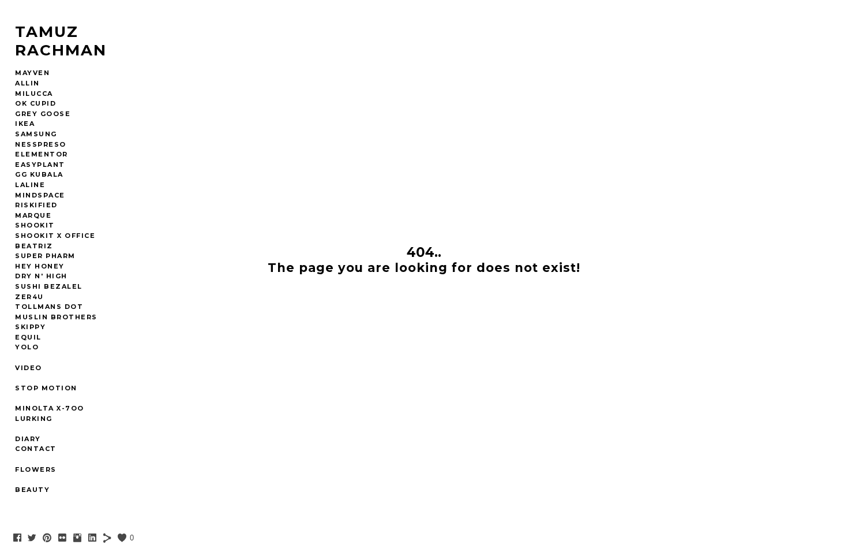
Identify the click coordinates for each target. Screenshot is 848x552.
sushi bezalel (48, 286)
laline (30, 185)
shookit (35, 225)
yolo (27, 347)
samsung (36, 134)
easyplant (40, 165)
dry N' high (41, 276)
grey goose (42, 114)
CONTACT (36, 449)
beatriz (34, 246)
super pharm (45, 256)
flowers (36, 469)
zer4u (29, 297)
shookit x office (55, 236)
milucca (34, 93)
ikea (25, 124)
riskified (36, 205)
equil (28, 337)
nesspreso (40, 144)
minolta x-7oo (49, 408)
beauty (32, 490)
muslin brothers (56, 317)
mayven (32, 73)
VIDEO (28, 368)
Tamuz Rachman (61, 41)
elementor (41, 154)
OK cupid (35, 103)
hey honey (40, 266)
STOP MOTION (46, 388)
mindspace (40, 195)
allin (27, 83)
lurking (33, 419)
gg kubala (39, 174)
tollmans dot (49, 307)
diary (28, 439)
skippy (30, 327)
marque (33, 215)
